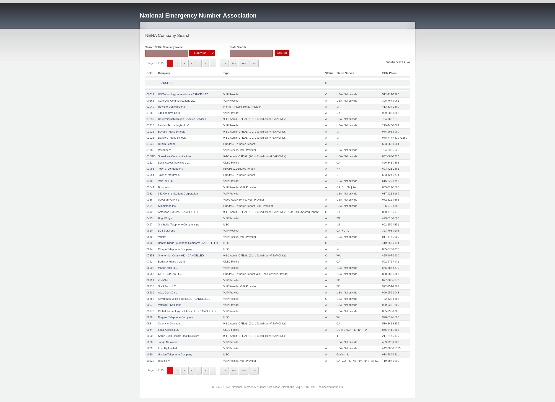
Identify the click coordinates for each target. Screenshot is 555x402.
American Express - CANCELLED (178, 212)
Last (254, 63)
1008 (150, 342)
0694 (150, 249)
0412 (150, 212)
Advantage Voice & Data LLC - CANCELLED (184, 298)
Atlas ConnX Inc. (168, 292)
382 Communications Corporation (178, 193)
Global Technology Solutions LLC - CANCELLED (187, 311)
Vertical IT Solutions (169, 304)
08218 (150, 286)
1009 (150, 348)
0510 (150, 230)
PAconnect (164, 150)
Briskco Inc (164, 187)
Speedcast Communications (174, 156)
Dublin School (166, 144)
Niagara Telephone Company (175, 317)
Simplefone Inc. (167, 205)
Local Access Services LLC (174, 162)
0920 (150, 317)
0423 (150, 218)
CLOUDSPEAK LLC (170, 274)
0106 (150, 113)
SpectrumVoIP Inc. (169, 199)
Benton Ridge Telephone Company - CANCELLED (188, 243)
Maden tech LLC (168, 267)
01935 (150, 144)
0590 (150, 243)
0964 (150, 329)
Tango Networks (167, 342)
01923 (150, 137)
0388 (150, 199)
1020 (150, 354)
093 (149, 323)
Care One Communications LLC (177, 100)
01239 (150, 119)
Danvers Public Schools (172, 137)
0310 (150, 181)
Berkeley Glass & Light (171, 261)
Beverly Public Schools (171, 131)
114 (224, 63)
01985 (150, 150)
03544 (150, 187)
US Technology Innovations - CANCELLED (183, 94)
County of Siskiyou (169, 323)
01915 (150, 131)
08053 (150, 274)
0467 (150, 224)
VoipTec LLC (165, 181)
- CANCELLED (167, 82)
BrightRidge (165, 218)
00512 (150, 94)
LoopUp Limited (167, 348)
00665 (150, 100)
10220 (150, 360)
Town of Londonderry (170, 168)
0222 (150, 162)
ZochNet (163, 280)
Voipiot (162, 236)
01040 (150, 106)
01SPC (151, 156)
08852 (150, 298)
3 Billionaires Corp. (169, 113)
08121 (150, 280)
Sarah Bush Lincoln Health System (178, 335)
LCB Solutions (166, 230)
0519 (150, 236)
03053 (150, 168)
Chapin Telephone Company (175, 249)
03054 (150, 175)
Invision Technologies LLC (173, 125)
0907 (150, 304)
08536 (150, 292)
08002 (150, 267)
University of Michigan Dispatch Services (182, 119)
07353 (150, 255)
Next (244, 63)
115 (234, 63)
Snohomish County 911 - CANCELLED (181, 255)
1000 (150, 335)
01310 (150, 125)
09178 (150, 311)
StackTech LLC (167, 286)
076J (149, 261)
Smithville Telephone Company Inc (178, 224)
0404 (150, 205)
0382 (150, 193)
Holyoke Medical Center (172, 106)
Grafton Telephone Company (175, 354)
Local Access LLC (168, 329)
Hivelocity (164, 360)
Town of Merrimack (169, 175)
